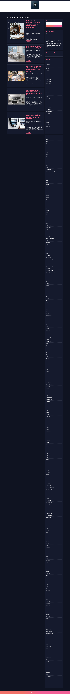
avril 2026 (47, 70)
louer (47, 418)
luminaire (47, 429)
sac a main (48, 590)
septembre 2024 (49, 111)
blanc (47, 208)
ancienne (47, 184)
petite (47, 549)
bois (47, 212)
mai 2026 (47, 68)
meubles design (48, 500)
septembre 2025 (49, 85)
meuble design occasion (50, 487)
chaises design (48, 231)
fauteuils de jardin (49, 341)
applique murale (48, 193)
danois (47, 287)
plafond (47, 558)
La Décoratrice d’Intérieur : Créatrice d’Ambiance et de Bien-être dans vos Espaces (34, 69)
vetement (47, 665)
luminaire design (49, 431)
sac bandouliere (48, 592)
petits (47, 554)
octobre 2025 (48, 83)
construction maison (49, 270)
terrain (47, 650)
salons (47, 612)
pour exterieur (48, 573)
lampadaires (48, 401)
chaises (47, 229)
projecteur (48, 579)
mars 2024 (48, 124)
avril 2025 (47, 96)
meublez (47, 506)
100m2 (47, 139)
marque (47, 470)
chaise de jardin (48, 225)
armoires (47, 197)
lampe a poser (48, 405)
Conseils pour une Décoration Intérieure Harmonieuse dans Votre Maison (34, 92)
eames (47, 311)
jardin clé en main (49, 382)
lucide (47, 425)
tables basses (48, 646)
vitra (47, 678)
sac (46, 588)
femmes (47, 345)
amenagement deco (49, 169)
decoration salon (49, 294)
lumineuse (48, 440)
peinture (47, 543)
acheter (47, 167)
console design (48, 257)
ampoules (47, 180)
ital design (48, 375)
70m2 (47, 150)
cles (47, 253)
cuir (47, 281)
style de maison (48, 629)
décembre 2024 (48, 105)
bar (46, 203)
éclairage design (49, 315)
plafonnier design (49, 562)
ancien (47, 182)
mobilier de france (49, 513)
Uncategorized (48, 657)
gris (47, 354)
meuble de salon (49, 483)
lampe (47, 403)
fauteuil (47, 332)
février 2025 (48, 100)
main (47, 455)
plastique (47, 564)
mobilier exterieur (49, 521)
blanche (47, 210)
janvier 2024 (48, 128)
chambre (47, 246)
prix (47, 575)
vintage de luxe (48, 676)
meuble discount (49, 489)
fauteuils (47, 339)
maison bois (48, 461)
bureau (47, 214)
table (47, 635)
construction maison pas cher (51, 272)
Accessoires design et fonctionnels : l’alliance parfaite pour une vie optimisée (33, 116)
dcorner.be (35, 10)
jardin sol (47, 388)
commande (48, 255)
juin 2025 (47, 92)
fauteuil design (48, 337)
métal (47, 476)
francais (47, 347)
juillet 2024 (48, 115)
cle (46, 251)
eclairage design (49, 317)
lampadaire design (49, 397)
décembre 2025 (48, 79)
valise (47, 659)
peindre (47, 541)
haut (47, 360)
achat (47, 165)
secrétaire (48, 614)
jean (47, 390)
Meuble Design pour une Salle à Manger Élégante (34, 47)
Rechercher (49, 20)
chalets (47, 244)
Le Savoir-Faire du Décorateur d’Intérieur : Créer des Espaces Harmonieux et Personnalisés (33, 24)
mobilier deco (48, 517)
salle (47, 599)
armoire (47, 195)
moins (47, 528)
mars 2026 (48, 72)
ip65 (47, 373)
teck (47, 648)
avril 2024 (47, 122)
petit (47, 545)
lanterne (47, 414)
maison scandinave (49, 468)
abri (47, 156)
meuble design (48, 485)
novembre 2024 (48, 107)
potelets (47, 571)
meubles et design (49, 502)
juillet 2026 (48, 64)
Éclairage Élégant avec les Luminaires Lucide (53, 43)
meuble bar (48, 478)
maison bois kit (48, 463)
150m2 (47, 141)
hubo (47, 367)
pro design (48, 577)
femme (47, 343)
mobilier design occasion (50, 519)
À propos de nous (32, 13)
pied (47, 556)
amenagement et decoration (50, 171)
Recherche (54, 26)
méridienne (48, 474)
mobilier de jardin (49, 515)
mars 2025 (48, 98)
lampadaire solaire (49, 399)
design (47, 296)
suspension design (49, 631)
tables (47, 644)
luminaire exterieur (49, 433)
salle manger (48, 605)
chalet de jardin (48, 236)
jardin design (48, 386)
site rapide (48, 616)
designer (47, 300)
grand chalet (48, 352)
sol (46, 620)
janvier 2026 (48, 77)
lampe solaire (48, 410)
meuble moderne (49, 491)
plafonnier (48, 560)
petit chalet (48, 547)
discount (47, 309)
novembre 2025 (48, 81)
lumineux (47, 442)
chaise (47, 223)
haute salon (48, 362)
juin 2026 (47, 66)
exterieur (47, 328)
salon (47, 607)
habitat (47, 358)
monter (47, 530)
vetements (48, 672)
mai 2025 (47, 94)
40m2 (47, 145)
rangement (48, 584)
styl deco (47, 627)
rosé (47, 586)
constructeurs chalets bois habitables (52, 266)
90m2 (47, 154)
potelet (47, 569)
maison (47, 459)
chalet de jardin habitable (50, 238)
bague (47, 199)
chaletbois (48, 242)
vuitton (47, 685)
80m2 (47, 152)
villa (47, 674)
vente (47, 663)
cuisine (47, 283)
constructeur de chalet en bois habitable (52, 261)
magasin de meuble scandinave (51, 453)
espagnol (47, 326)
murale (47, 536)
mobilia (47, 511)
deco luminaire (48, 289)
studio (47, 622)
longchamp (48, 416)
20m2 (47, 143)
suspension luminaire (49, 633)
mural (47, 534)
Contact (39, 13)
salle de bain (48, 603)
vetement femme (49, 670)
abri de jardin (48, 158)
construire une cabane (50, 274)
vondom (47, 680)
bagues (47, 201)
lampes (47, 412)
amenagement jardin (49, 173)
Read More (29, 41)
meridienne (48, 472)
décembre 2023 (48, 130)
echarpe (47, 313)
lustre (47, 444)
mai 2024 (47, 120)
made (47, 448)
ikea (47, 369)
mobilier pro (48, 526)
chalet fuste (48, 240)
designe (47, 298)
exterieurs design (49, 330)
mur (47, 532)
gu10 (47, 356)
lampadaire (48, 395)
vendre (47, 661)
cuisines (47, 285)
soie (47, 618)
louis (47, 420)
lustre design (48, 446)
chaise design (48, 227)
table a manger (48, 637)
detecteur (48, 304)
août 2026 (48, 62)
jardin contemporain (49, 384)
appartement (48, 188)
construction (48, 268)
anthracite (48, 186)
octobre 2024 (48, 109)
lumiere (47, 427)
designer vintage (49, 302)
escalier (47, 324)
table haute (48, 642)
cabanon (47, 216)
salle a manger (48, 601)
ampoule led (48, 178)
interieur (47, 371)
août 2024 (48, 113)
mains (47, 457)
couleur (47, 279)
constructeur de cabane (50, 259)
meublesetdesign (49, 504)
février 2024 (48, 126)
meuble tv (48, 498)
